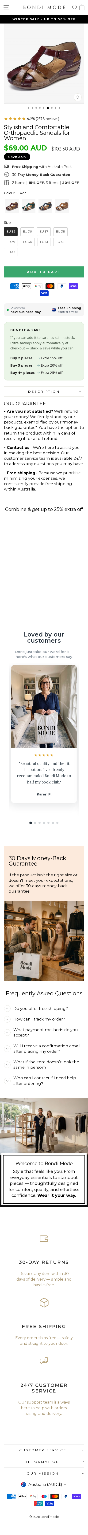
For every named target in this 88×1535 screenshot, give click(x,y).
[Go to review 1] (30, 823)
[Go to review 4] (44, 823)
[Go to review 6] (53, 823)
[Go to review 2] (35, 823)
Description (44, 391)
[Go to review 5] (48, 823)
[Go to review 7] (57, 823)
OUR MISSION (43, 1473)
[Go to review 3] (39, 823)
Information (42, 1462)
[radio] (12, 206)
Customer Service (42, 1450)
